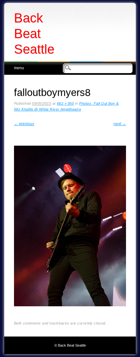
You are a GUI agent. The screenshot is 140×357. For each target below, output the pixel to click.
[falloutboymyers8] (70, 311)
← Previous (24, 124)
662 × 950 (65, 103)
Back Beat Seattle (34, 33)
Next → (120, 124)
